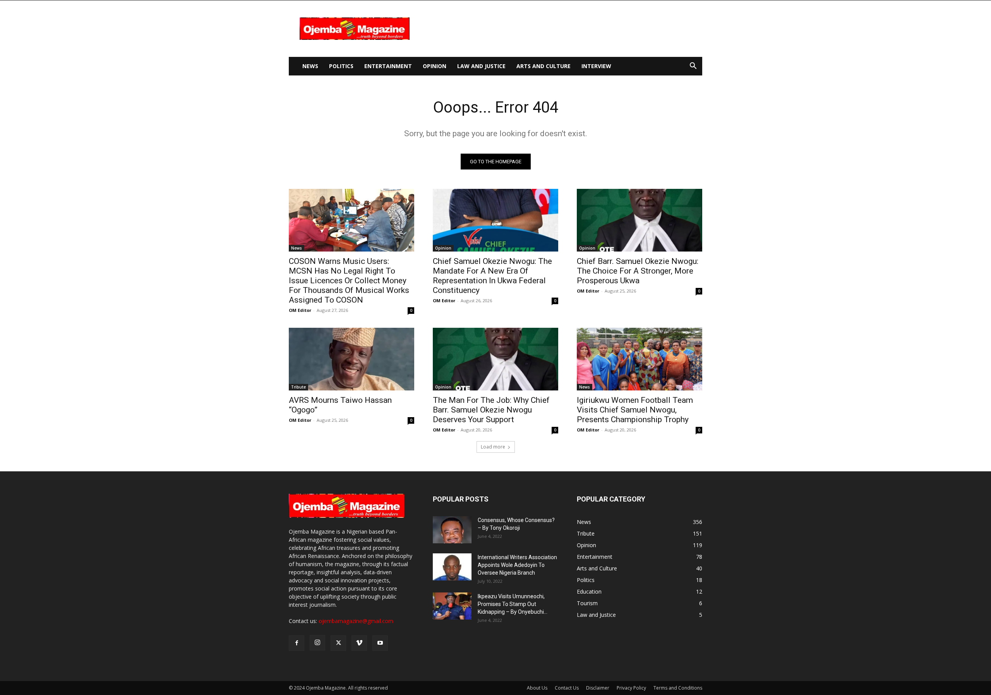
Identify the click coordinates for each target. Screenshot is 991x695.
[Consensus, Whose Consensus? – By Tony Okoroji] (452, 529)
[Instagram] (317, 642)
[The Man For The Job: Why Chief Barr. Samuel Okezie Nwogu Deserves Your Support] (495, 359)
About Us (537, 688)
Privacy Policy (631, 688)
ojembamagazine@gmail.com (356, 621)
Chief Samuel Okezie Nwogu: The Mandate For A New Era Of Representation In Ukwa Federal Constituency (492, 276)
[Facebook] (296, 643)
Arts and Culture (543, 66)
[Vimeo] (359, 643)
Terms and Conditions (677, 688)
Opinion (434, 66)
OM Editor (300, 310)
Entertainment (388, 66)
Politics (341, 66)
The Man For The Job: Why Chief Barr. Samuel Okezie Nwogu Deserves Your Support (491, 409)
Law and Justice (481, 66)
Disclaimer (597, 688)
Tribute (298, 387)
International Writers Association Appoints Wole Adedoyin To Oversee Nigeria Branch (517, 565)
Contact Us (567, 688)
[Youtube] (380, 643)
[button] (693, 66)
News (310, 66)
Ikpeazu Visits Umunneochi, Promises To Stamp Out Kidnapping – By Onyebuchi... (512, 604)
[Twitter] (338, 643)
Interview (596, 66)
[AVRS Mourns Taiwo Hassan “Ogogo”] (351, 359)
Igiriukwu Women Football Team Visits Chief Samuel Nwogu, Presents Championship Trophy (635, 409)
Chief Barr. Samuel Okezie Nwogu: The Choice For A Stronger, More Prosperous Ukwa (637, 271)
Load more (493, 446)
